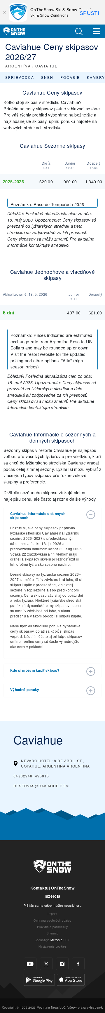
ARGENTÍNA (18, 65)
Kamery (96, 77)
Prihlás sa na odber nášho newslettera (52, 905)
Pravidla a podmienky (52, 927)
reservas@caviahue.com (41, 785)
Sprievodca (19, 77)
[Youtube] (30, 964)
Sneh (47, 77)
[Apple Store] (71, 979)
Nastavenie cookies (52, 946)
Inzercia (53, 896)
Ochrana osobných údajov (52, 920)
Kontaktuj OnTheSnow (52, 888)
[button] (79, 31)
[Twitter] (46, 964)
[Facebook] (78, 964)
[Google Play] (39, 979)
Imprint (52, 913)
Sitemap (52, 933)
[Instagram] (62, 964)
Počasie (70, 77)
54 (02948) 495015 (31, 775)
